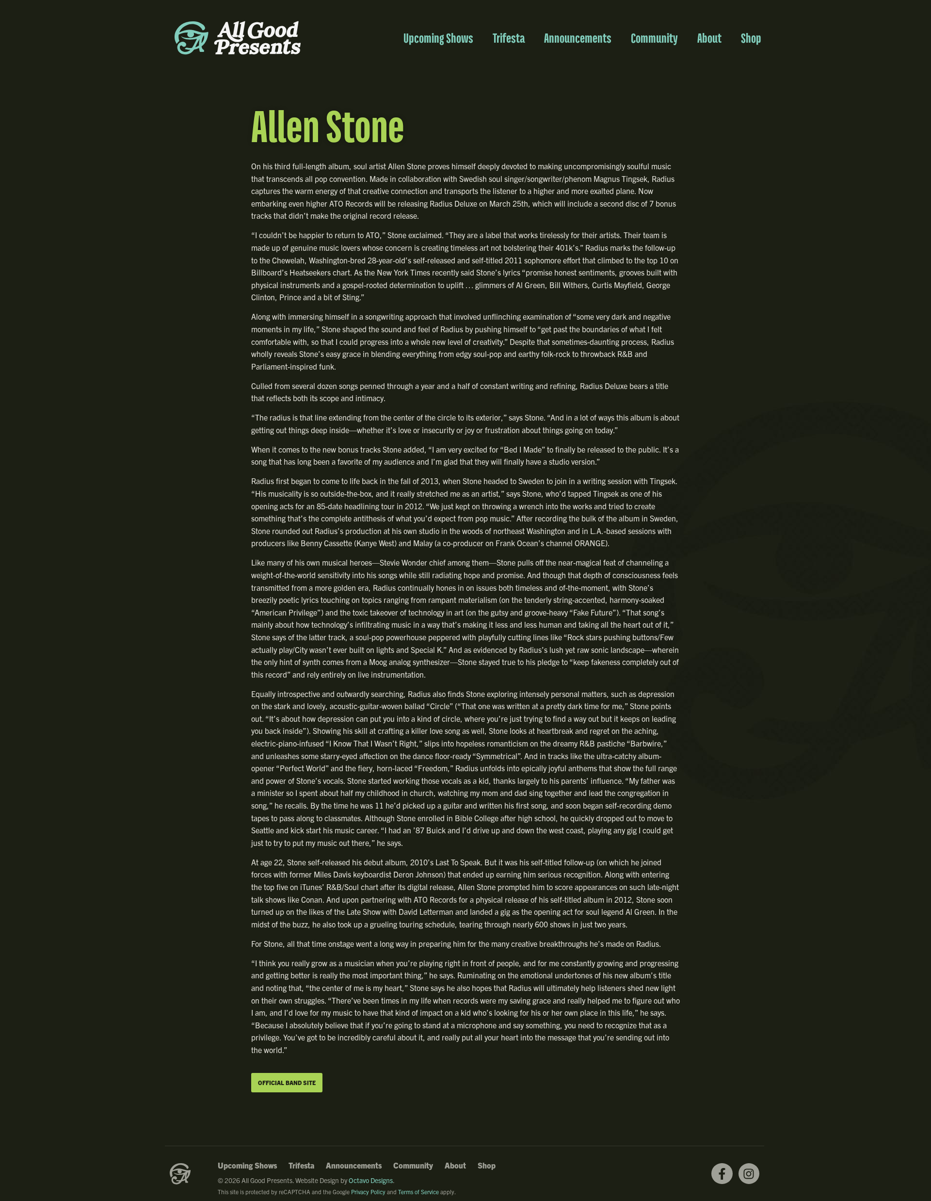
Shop (751, 38)
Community (654, 38)
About (709, 38)
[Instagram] (748, 1173)
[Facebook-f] (721, 1173)
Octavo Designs (371, 1180)
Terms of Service (418, 1191)
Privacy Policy (368, 1191)
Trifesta (509, 38)
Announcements (577, 38)
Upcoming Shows (438, 38)
